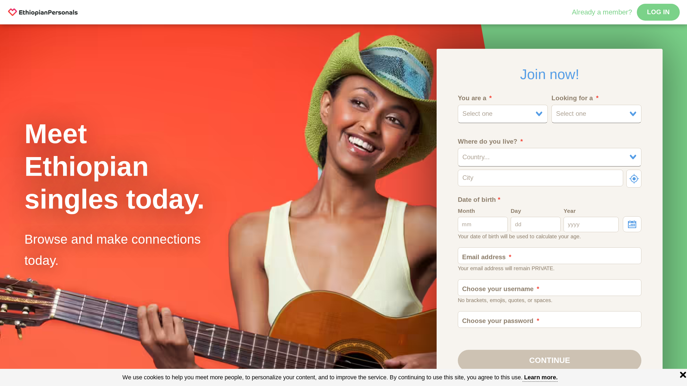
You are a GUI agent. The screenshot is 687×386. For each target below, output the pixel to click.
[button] (503, 114)
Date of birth (479, 199)
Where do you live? (487, 141)
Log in (658, 12)
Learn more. (541, 377)
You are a (472, 98)
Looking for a (572, 98)
